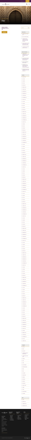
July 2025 (23, 101)
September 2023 (24, 142)
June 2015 (23, 330)
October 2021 (24, 187)
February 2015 (24, 332)
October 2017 (24, 283)
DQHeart (23, 358)
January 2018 (24, 279)
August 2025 (24, 99)
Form (23, 362)
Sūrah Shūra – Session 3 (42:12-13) (5, 28)
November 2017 (24, 281)
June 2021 (23, 195)
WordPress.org (24, 405)
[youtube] (27, 438)
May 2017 (23, 291)
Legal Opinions (24, 364)
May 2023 (23, 148)
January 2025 (24, 113)
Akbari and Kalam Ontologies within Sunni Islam (25, 59)
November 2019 (24, 234)
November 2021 (24, 185)
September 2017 (24, 285)
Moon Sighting (24, 62)
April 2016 (23, 314)
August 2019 (24, 240)
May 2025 (23, 105)
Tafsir (23, 389)
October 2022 (24, 162)
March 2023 (23, 152)
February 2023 (24, 154)
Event (23, 360)
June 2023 (23, 146)
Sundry (23, 387)
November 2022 (24, 160)
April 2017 (23, 293)
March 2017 (23, 295)
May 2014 (23, 338)
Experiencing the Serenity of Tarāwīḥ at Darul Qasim (25, 55)
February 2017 (24, 297)
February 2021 (24, 203)
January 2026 (24, 89)
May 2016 (23, 312)
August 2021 (24, 191)
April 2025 (23, 107)
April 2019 (23, 248)
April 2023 (23, 150)
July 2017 (23, 287)
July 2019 (23, 242)
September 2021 (24, 189)
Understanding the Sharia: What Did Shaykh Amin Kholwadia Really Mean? (25, 44)
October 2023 (24, 140)
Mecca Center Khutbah (25, 36)
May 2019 (23, 246)
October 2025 (24, 95)
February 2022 (24, 179)
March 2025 (23, 109)
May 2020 (23, 222)
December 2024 (24, 115)
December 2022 (24, 158)
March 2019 (23, 250)
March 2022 (23, 177)
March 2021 (23, 201)
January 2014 (24, 340)
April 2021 (23, 199)
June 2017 (23, 289)
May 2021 (23, 197)
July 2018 (23, 267)
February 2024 (24, 132)
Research (23, 381)
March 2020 (23, 226)
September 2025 (24, 97)
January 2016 (24, 320)
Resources (23, 383)
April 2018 (23, 273)
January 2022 (24, 181)
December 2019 (24, 232)
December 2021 (24, 183)
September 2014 (24, 336)
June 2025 (23, 103)
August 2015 (24, 328)
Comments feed (24, 403)
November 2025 (24, 93)
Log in (23, 399)
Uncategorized (24, 391)
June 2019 (23, 244)
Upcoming (23, 393)
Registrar (23, 379)
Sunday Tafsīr (24, 385)
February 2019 (24, 252)
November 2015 (24, 324)
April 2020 (23, 224)
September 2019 (24, 238)
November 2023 (24, 138)
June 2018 (23, 269)
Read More (4, 32)
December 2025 (24, 91)
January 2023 (24, 156)
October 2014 (24, 334)
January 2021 (24, 205)
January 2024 (24, 134)
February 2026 (24, 87)
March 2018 (23, 275)
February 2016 (24, 318)
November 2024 (24, 117)
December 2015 (24, 322)
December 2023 (24, 136)
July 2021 (23, 193)
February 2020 (24, 228)
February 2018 (24, 277)
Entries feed (24, 401)
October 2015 (24, 326)
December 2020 (24, 207)
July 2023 (23, 144)
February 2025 (24, 111)
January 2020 (24, 230)
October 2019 (24, 236)
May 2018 (23, 271)
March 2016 (23, 316)
